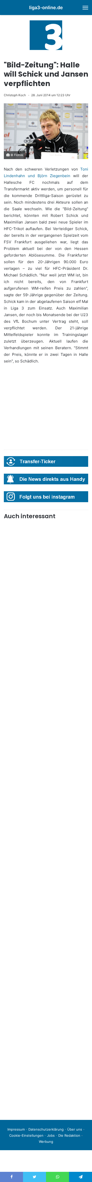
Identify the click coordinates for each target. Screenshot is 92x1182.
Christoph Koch (15, 95)
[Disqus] (46, 1044)
